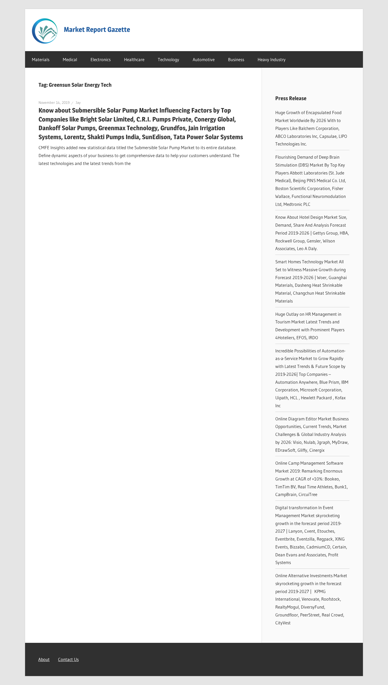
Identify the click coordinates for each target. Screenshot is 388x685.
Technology (168, 59)
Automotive (204, 59)
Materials (40, 59)
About (44, 659)
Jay (78, 102)
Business (236, 59)
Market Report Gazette (97, 29)
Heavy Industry (272, 59)
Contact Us (68, 659)
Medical (70, 59)
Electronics (101, 59)
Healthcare (134, 59)
